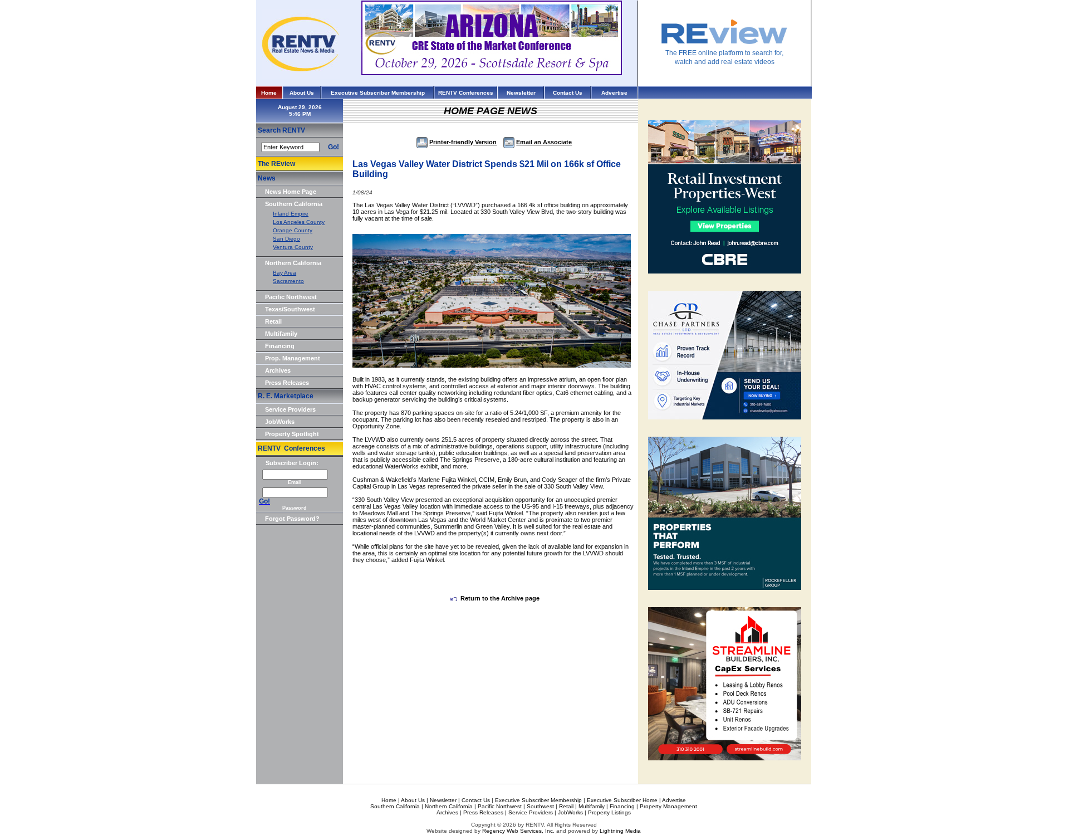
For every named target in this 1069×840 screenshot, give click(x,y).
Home (269, 93)
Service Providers (290, 409)
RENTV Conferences (465, 93)
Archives (278, 370)
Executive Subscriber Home (622, 800)
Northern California (293, 263)
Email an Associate (544, 142)
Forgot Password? (292, 518)
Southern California (293, 204)
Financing (280, 346)
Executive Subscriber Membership (378, 93)
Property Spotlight (292, 434)
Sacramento (288, 281)
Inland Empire (290, 214)
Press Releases (287, 382)
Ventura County (293, 247)
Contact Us (567, 93)
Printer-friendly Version (463, 142)
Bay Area (284, 273)
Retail (273, 321)
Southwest (540, 806)
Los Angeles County (299, 222)
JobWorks (280, 421)
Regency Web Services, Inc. (518, 831)
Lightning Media (620, 831)
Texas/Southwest (290, 309)
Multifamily (281, 333)
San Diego (286, 239)
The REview (276, 164)
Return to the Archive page (500, 598)
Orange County (292, 230)
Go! (333, 147)
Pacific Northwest (291, 297)
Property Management (668, 806)
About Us (302, 93)
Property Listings (609, 812)
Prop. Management (292, 358)
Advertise (614, 93)
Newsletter (521, 93)
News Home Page (290, 191)
